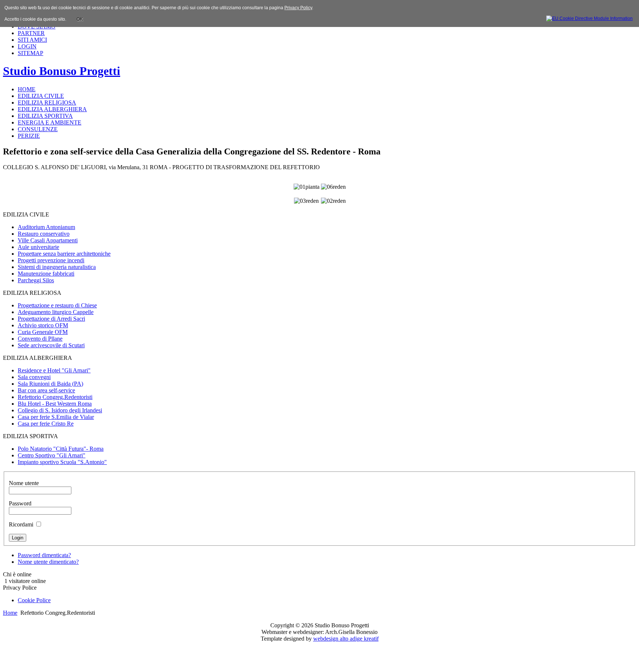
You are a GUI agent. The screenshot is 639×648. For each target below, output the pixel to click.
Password (20, 503)
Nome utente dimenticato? (48, 562)
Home (10, 613)
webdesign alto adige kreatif (346, 638)
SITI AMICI (32, 40)
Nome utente (24, 483)
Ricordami (21, 524)
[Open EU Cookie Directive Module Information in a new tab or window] (589, 17)
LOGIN (27, 46)
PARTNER (31, 33)
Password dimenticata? (44, 555)
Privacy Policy (298, 7)
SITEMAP (30, 53)
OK (80, 19)
